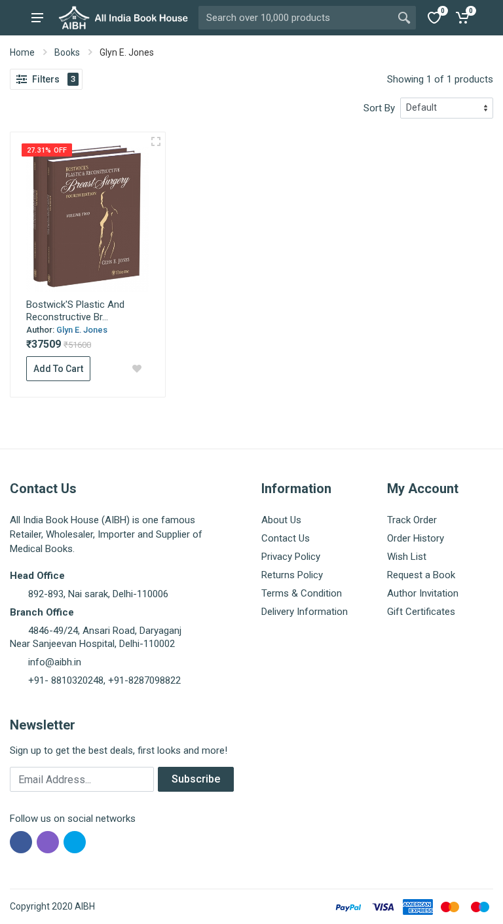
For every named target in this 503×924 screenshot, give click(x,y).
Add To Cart (58, 368)
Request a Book (421, 575)
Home (22, 52)
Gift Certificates (421, 612)
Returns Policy (292, 575)
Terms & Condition (301, 593)
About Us (281, 520)
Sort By (379, 108)
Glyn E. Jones (81, 330)
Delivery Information (304, 612)
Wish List (406, 557)
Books (67, 52)
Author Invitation (422, 593)
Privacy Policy (290, 557)
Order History (415, 538)
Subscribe (196, 779)
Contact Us (285, 538)
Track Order (412, 520)
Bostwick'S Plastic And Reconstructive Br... (75, 311)
